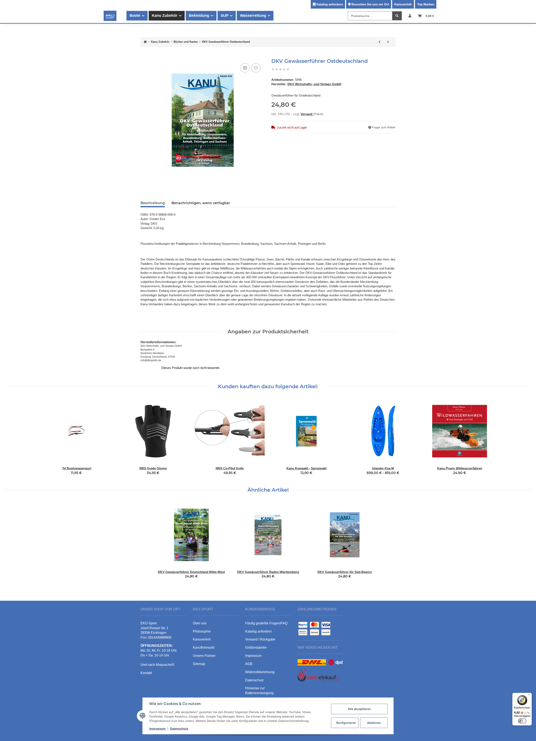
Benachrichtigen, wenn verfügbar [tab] (200, 203)
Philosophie (202, 631)
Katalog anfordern (329, 4)
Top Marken (425, 4)
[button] (410, 16)
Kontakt (146, 673)
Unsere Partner (204, 655)
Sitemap (199, 664)
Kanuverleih (403, 4)
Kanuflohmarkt (203, 647)
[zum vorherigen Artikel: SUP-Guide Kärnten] (379, 41)
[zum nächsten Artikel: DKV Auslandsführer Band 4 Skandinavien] (388, 41)
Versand (306, 114)
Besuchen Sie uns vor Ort (370, 4)
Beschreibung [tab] (152, 203)
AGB (248, 664)
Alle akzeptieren (359, 709)
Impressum (157, 728)
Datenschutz (179, 728)
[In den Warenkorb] (143, 56)
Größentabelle (256, 647)
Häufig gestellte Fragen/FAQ (266, 623)
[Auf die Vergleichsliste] (245, 67)
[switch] (522, 720)
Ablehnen (374, 722)
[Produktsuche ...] (397, 16)
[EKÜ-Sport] (110, 16)
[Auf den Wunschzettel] (255, 67)
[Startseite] (145, 42)
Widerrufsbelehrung (259, 672)
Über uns (199, 623)
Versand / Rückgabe (260, 639)
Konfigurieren (346, 722)
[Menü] (529, 695)
